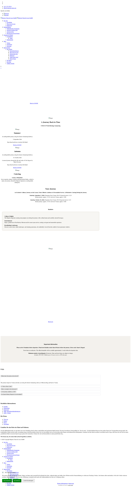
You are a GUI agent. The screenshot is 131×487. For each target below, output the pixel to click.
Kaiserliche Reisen (14, 51)
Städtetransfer (10, 40)
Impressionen (7, 47)
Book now (50, 321)
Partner (5, 421)
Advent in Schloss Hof (12, 30)
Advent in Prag (10, 32)
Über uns (6, 419)
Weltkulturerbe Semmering (13, 28)
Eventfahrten (10, 36)
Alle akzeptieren (7, 480)
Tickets (8, 43)
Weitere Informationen (62, 483)
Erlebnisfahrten (7, 27)
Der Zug (6, 21)
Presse (5, 422)
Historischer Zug (14, 54)
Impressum (6, 409)
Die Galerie (9, 49)
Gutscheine (9, 44)
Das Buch (9, 60)
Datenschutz (7, 408)
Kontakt (6, 406)
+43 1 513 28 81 (8, 6)
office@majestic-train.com (10, 8)
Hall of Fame (13, 59)
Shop (5, 41)
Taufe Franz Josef (14, 57)
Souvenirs (9, 46)
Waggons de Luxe (11, 24)
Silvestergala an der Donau (13, 33)
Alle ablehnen (17, 480)
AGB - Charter (7, 413)
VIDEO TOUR (10, 63)
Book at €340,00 (17, 145)
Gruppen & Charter (8, 35)
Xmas (11, 38)
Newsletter (6, 424)
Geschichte (9, 22)
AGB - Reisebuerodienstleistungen (12, 411)
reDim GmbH (70, 485)
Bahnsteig (12, 55)
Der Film (9, 62)
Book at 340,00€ (34, 103)
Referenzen (9, 25)
